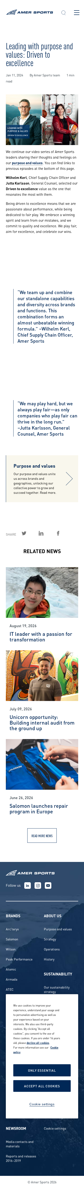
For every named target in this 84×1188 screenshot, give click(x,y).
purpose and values (27, 162)
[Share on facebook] (63, 533)
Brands (13, 915)
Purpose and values (58, 929)
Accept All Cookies (42, 1086)
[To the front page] (29, 13)
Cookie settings (55, 1128)
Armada (11, 979)
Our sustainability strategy (57, 989)
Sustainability (58, 974)
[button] (63, 13)
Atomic (11, 969)
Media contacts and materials (20, 1144)
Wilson (11, 949)
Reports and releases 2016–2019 (21, 1158)
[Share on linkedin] (46, 533)
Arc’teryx (12, 929)
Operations (52, 949)
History (49, 959)
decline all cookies (38, 1043)
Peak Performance (19, 959)
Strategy (50, 939)
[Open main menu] (76, 12)
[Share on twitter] (29, 533)
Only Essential (42, 1070)
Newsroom (16, 1128)
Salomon (12, 939)
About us (52, 915)
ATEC (10, 989)
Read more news (42, 835)
